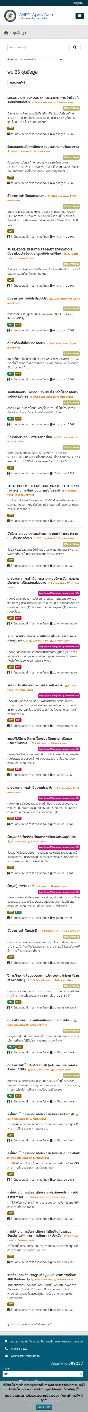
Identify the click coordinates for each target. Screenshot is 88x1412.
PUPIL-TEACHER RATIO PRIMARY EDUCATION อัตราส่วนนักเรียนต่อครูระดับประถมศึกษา (39, 251)
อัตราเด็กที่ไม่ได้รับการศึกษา (26, 343)
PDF (18, 618)
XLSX (11, 1046)
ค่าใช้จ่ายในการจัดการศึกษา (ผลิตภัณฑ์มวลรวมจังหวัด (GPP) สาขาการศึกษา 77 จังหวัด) (39, 1234)
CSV (11, 128)
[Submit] (75, 47)
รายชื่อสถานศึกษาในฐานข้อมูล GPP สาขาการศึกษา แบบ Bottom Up (42, 1277)
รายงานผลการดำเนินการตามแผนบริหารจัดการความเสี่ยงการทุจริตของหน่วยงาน (43, 581)
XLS (11, 324)
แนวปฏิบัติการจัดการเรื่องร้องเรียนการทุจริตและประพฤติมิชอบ (39, 741)
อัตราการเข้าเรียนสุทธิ (22, 930)
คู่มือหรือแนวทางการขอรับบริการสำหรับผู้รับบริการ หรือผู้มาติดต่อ (41, 638)
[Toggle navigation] (80, 16)
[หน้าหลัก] (6, 33)
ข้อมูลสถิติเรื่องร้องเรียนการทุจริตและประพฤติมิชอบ (42, 837)
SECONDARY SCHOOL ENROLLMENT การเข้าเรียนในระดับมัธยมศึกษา (43, 100)
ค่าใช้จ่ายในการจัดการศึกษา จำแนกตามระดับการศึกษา (44, 1153)
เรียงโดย (12, 59)
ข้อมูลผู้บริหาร (17, 886)
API (36, 1324)
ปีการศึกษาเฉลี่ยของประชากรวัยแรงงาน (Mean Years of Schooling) (43, 978)
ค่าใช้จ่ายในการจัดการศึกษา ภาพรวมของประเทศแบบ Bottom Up (42, 1194)
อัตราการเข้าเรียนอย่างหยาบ (27, 196)
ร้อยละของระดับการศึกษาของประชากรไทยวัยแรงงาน (43, 147)
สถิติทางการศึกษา (71, 108)
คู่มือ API (47, 1324)
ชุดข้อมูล (19, 33)
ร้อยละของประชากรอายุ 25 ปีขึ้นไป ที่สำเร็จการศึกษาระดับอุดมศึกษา (42, 394)
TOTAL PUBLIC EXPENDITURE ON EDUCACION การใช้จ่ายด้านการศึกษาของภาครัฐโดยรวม (43, 488)
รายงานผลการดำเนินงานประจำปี (30, 787)
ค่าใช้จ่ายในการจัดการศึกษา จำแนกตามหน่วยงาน (41, 1114)
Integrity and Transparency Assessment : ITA (59, 593)
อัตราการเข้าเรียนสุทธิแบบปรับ (28, 298)
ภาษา (5, 1368)
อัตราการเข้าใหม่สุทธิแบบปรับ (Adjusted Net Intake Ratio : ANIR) (42, 1067)
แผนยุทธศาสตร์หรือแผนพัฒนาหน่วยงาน (35, 685)
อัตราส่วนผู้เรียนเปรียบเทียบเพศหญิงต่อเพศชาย (40, 1020)
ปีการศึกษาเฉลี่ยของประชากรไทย (30, 437)
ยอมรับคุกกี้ (44, 1407)
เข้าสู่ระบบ (78, 3)
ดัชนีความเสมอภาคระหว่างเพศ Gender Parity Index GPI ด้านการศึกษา (42, 536)
